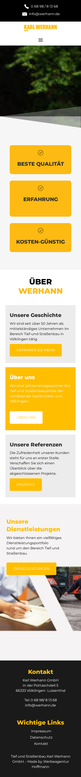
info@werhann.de (40, 705)
